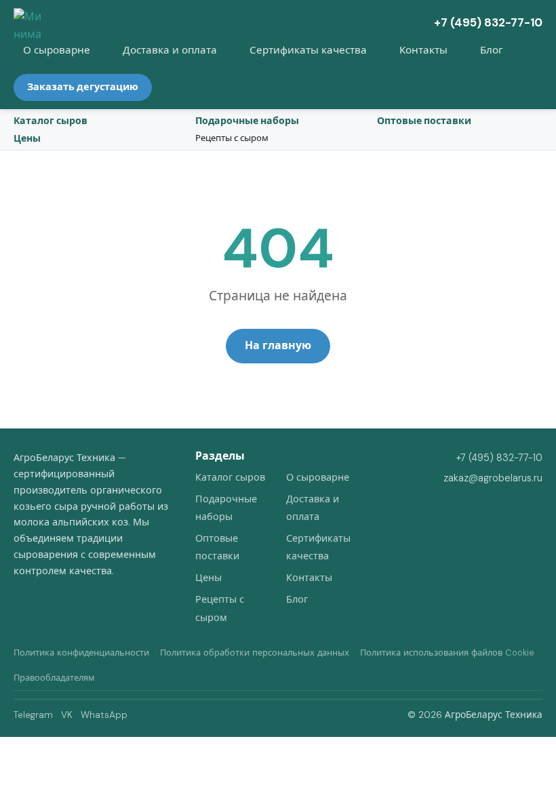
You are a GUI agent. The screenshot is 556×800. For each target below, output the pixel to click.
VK (67, 715)
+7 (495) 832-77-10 (488, 22)
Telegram (33, 715)
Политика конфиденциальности (81, 652)
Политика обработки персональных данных (254, 652)
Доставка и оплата (170, 50)
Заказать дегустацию (82, 87)
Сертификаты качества (308, 50)
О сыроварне (56, 50)
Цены (27, 138)
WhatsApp (104, 715)
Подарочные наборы (247, 121)
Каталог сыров (50, 121)
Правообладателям (54, 677)
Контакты (423, 50)
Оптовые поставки (424, 121)
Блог (491, 50)
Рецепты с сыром (232, 138)
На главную (278, 345)
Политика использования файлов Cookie (447, 652)
